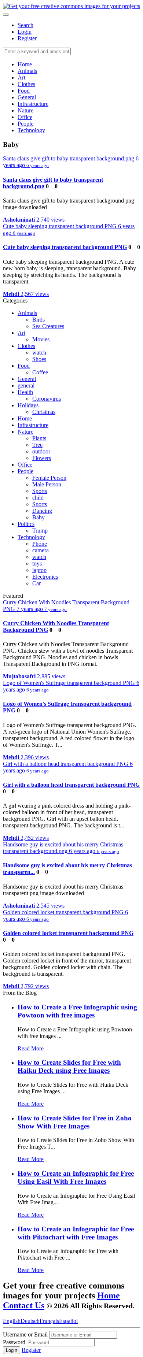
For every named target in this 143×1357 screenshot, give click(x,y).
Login (25, 32)
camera (40, 550)
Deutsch (30, 1321)
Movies (41, 339)
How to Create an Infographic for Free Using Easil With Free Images (76, 1177)
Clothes (26, 84)
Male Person (46, 484)
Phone (39, 544)
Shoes (39, 359)
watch (39, 352)
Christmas (43, 412)
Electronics (45, 577)
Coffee (40, 372)
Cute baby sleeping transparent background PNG (65, 247)
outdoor (41, 451)
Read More (31, 1048)
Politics (26, 524)
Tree (37, 445)
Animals (27, 71)
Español (68, 1321)
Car (36, 583)
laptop (39, 570)
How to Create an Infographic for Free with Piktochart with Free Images (76, 1233)
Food (24, 91)
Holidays (28, 405)
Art (21, 77)
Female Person (49, 478)
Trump (40, 530)
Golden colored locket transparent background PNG (68, 933)
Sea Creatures (48, 326)
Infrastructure (33, 104)
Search (25, 25)
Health (25, 392)
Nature (25, 110)
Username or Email (25, 1334)
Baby (38, 517)
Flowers (41, 458)
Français (49, 1321)
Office (25, 117)
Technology (31, 130)
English (12, 1321)
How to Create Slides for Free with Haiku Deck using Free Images (69, 1066)
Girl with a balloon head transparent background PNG (71, 785)
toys (37, 563)
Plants (39, 438)
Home (25, 64)
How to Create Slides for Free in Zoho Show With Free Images (75, 1122)
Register (27, 38)
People (25, 124)
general (26, 385)
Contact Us (23, 1305)
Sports (39, 491)
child (38, 497)
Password (15, 1342)
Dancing (42, 511)
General (27, 97)
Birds (38, 319)
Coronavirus (46, 399)
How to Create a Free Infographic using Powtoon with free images (77, 1011)
